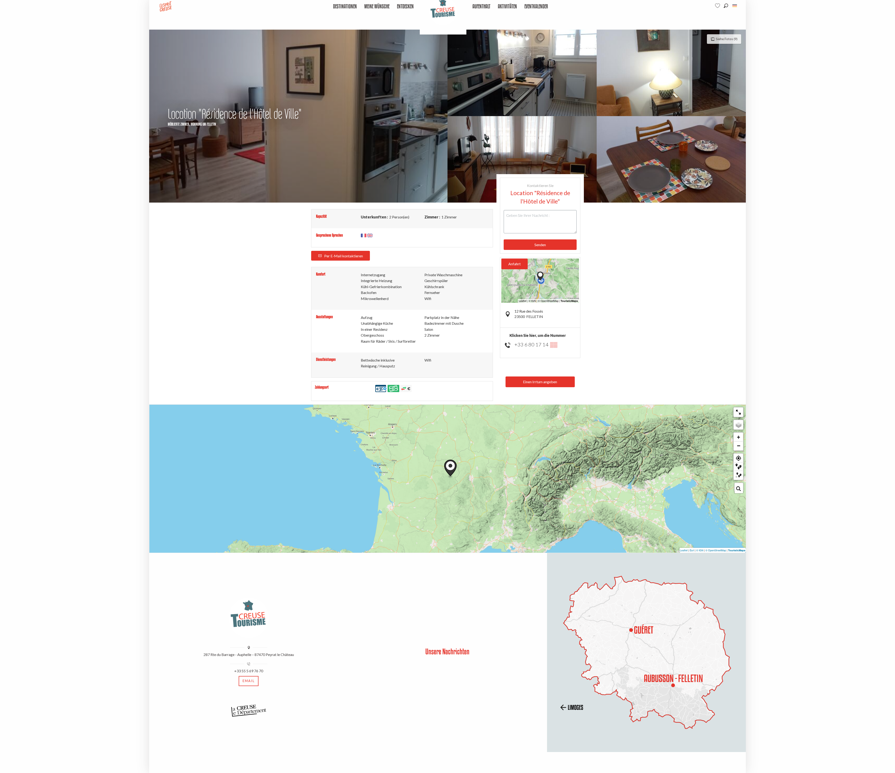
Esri (692, 550)
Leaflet (684, 550)
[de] (735, 6)
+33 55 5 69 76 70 (248, 671)
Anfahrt (514, 264)
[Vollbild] (738, 412)
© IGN (699, 550)
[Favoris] (718, 5)
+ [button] (738, 437)
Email (249, 681)
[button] (726, 6)
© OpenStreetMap (716, 550)
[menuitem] (345, 6)
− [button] (738, 445)
